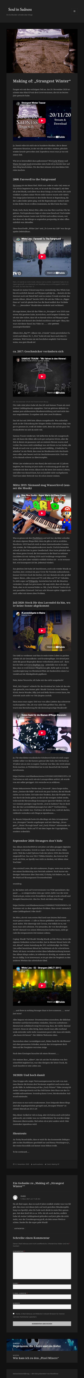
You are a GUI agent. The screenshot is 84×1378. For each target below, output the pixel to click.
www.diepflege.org (35, 664)
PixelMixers (37, 538)
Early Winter (58, 161)
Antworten (19, 1228)
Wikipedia (33, 581)
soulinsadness (38, 1164)
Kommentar (19, 1251)
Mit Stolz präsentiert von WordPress (45, 1374)
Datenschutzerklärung (21, 1374)
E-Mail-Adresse (20, 1293)
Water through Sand (22, 164)
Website (16, 1303)
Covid (49, 1164)
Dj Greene (17, 185)
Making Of (55, 1164)
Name (16, 1283)
